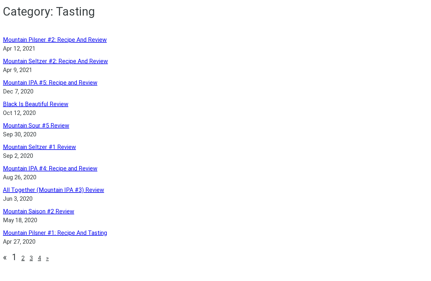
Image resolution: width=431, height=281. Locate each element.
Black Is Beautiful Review (35, 104)
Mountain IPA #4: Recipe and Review (50, 168)
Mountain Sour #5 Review (36, 125)
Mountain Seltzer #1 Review (39, 146)
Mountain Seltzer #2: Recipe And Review (55, 61)
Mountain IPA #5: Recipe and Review (50, 82)
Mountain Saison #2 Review (38, 211)
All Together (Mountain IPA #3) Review (53, 189)
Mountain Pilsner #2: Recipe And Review (55, 39)
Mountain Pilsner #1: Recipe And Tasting (55, 232)
